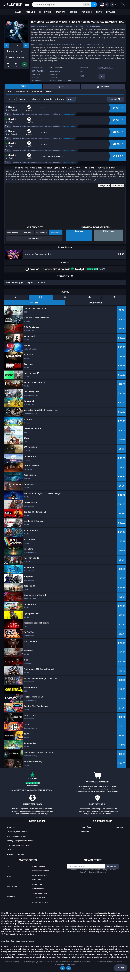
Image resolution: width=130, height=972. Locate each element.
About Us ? (11, 827)
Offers (10, 91)
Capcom (53, 74)
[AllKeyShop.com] (12, 4)
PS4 (102, 68)
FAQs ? (10, 849)
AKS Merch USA (38, 897)
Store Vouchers (38, 866)
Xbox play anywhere (58, 80)
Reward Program (39, 875)
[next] (26, 45)
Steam (69, 80)
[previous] (6, 45)
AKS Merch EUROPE (40, 902)
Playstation (12, 886)
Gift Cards (36, 879)
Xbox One (109, 68)
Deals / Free (37, 884)
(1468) (101, 269)
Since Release (12, 232)
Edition (34, 99)
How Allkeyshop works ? (17, 832)
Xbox (9, 876)
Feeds (49, 91)
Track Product (34, 238)
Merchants (85, 832)
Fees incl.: (113, 99)
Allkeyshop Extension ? (16, 854)
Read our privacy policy (66, 964)
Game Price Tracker (40, 870)
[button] (123, 4)
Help (121, 967)
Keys (70, 99)
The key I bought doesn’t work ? (20, 840)
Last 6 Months (41, 232)
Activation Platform (53, 99)
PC (8, 866)
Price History (22, 91)
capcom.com (55, 71)
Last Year (27, 232)
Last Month (55, 232)
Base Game (37, 91)
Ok (62, 968)
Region (22, 99)
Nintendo (11, 896)
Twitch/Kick (86, 827)
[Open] (26, 4)
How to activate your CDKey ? (19, 845)
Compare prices (67, 114)
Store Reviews (38, 888)
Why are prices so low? (16, 836)
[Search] (94, 4)
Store (10, 99)
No (69, 968)
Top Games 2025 (39, 893)
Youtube (119, 827)
